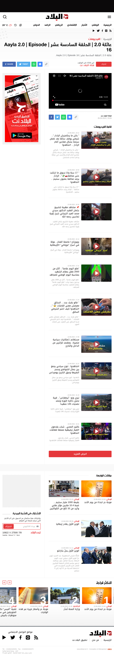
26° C (5, 25)
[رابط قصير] (46, 64)
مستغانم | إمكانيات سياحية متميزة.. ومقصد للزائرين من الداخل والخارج (66, 343)
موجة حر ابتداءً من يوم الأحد (98, 502)
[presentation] (9, 582)
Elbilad (57, 17)
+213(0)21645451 (11, 649)
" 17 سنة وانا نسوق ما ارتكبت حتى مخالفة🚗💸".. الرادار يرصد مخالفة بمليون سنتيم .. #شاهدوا (64, 177)
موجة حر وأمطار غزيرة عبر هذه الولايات (33, 610)
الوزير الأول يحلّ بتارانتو (68, 551)
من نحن (95, 640)
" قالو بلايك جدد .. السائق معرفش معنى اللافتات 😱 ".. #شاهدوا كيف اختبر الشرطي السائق (65, 307)
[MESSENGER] (40, 64)
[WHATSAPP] (33, 64)
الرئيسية (108, 25)
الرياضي (59, 25)
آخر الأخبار (76, 606)
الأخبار (84, 25)
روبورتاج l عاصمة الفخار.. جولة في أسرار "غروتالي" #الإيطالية (64, 243)
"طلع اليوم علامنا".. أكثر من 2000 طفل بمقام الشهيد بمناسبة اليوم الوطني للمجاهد (64, 272)
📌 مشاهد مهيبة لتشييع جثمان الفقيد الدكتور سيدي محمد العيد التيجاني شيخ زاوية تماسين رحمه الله (64, 212)
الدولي (36, 25)
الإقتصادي (72, 25)
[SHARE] (51, 117)
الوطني (95, 25)
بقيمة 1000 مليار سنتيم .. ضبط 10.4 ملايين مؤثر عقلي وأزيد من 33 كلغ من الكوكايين (64, 505)
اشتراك (103, 64)
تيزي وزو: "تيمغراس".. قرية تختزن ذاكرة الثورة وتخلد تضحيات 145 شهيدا (66, 401)
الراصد (47, 25)
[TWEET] (57, 117)
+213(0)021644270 (28, 649)
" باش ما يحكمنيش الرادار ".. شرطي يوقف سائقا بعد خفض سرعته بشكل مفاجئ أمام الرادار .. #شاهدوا (64, 140)
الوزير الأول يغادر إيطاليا (67, 524)
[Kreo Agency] (109, 649)
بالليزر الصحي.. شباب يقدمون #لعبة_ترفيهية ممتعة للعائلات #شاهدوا (64, 430)
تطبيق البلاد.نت (79, 640)
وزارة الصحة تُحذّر (72, 609)
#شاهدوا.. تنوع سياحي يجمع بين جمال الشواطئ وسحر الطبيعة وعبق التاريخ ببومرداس (64, 369)
